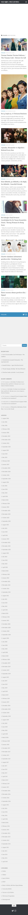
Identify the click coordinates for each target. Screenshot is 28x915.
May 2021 (4, 606)
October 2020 (5, 631)
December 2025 (6, 436)
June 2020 (4, 645)
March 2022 (5, 571)
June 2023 (4, 532)
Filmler (4, 874)
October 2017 (5, 755)
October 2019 (5, 670)
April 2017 (5, 776)
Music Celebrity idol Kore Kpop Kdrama (12, 885)
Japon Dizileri (5, 878)
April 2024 (5, 496)
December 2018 (6, 705)
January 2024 (5, 507)
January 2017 (5, 787)
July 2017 (4, 766)
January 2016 (5, 829)
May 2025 (4, 457)
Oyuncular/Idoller (7, 889)
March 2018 (5, 737)
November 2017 (6, 751)
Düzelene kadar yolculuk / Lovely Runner (13, 372)
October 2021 (5, 588)
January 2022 (5, 578)
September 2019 (6, 673)
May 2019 (4, 688)
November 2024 (6, 471)
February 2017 (6, 783)
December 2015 (6, 833)
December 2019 (6, 663)
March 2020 (5, 656)
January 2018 (5, 744)
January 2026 (5, 432)
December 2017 (6, 748)
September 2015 (6, 844)
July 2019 (4, 680)
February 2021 (6, 617)
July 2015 (4, 851)
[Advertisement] (14, 19)
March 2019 (5, 695)
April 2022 (5, 567)
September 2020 (6, 634)
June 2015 (4, 854)
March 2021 (5, 613)
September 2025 (6, 446)
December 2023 (6, 510)
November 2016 (6, 794)
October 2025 (5, 443)
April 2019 (5, 691)
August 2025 (5, 450)
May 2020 (4, 649)
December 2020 (6, 624)
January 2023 (5, 539)
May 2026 (4, 425)
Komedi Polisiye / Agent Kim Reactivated (12, 365)
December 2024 (6, 468)
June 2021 (4, 602)
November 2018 (6, 709)
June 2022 (4, 560)
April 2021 (5, 610)
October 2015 (5, 840)
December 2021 (6, 581)
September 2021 (6, 592)
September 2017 (6, 758)
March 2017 (5, 780)
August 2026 (5, 418)
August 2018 (5, 719)
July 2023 (4, 528)
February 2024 (6, 503)
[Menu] (26, 2)
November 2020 (6, 627)
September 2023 (6, 521)
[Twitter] (23, 314)
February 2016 (6, 826)
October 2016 (5, 797)
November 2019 (6, 666)
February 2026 (6, 429)
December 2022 (6, 542)
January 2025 (5, 464)
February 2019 (6, 698)
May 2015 (4, 858)
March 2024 (5, 500)
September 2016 (6, 801)
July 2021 (4, 599)
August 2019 (5, 677)
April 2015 (5, 861)
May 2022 (4, 563)
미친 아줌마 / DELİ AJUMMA (10, 2)
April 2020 (5, 652)
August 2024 (5, 482)
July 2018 (4, 723)
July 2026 (4, 422)
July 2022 (4, 556)
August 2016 (5, 805)
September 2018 (6, 716)
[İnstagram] (26, 314)
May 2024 (4, 493)
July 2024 (4, 485)
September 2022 (6, 549)
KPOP (3, 881)
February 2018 (6, 741)
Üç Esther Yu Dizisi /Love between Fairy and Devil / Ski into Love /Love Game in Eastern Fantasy (12, 383)
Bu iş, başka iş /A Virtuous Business (14, 113)
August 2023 (5, 524)
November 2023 (6, 514)
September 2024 (6, 478)
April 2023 (5, 535)
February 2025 (6, 461)
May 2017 (4, 773)
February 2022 (6, 574)
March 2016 (5, 822)
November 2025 (6, 439)
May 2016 (4, 815)
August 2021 (5, 595)
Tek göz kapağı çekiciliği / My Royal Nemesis (13, 369)
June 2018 (4, 727)
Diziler (3, 52)
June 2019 (4, 684)
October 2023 (5, 517)
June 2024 (4, 489)
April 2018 (5, 734)
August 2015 (5, 847)
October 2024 (5, 475)
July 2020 (4, 641)
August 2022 (5, 553)
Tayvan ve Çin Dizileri (8, 892)
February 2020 (6, 659)
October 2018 (5, 712)
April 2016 (5, 819)
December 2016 (6, 790)
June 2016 (4, 812)
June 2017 (4, 769)
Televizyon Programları (8, 896)
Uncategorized (6, 899)
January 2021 (5, 620)
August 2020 (5, 638)
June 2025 (4, 454)
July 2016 (4, 808)
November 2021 (6, 585)
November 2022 (6, 546)
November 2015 (6, 836)
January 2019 (5, 702)
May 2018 (4, 730)
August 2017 (5, 762)
